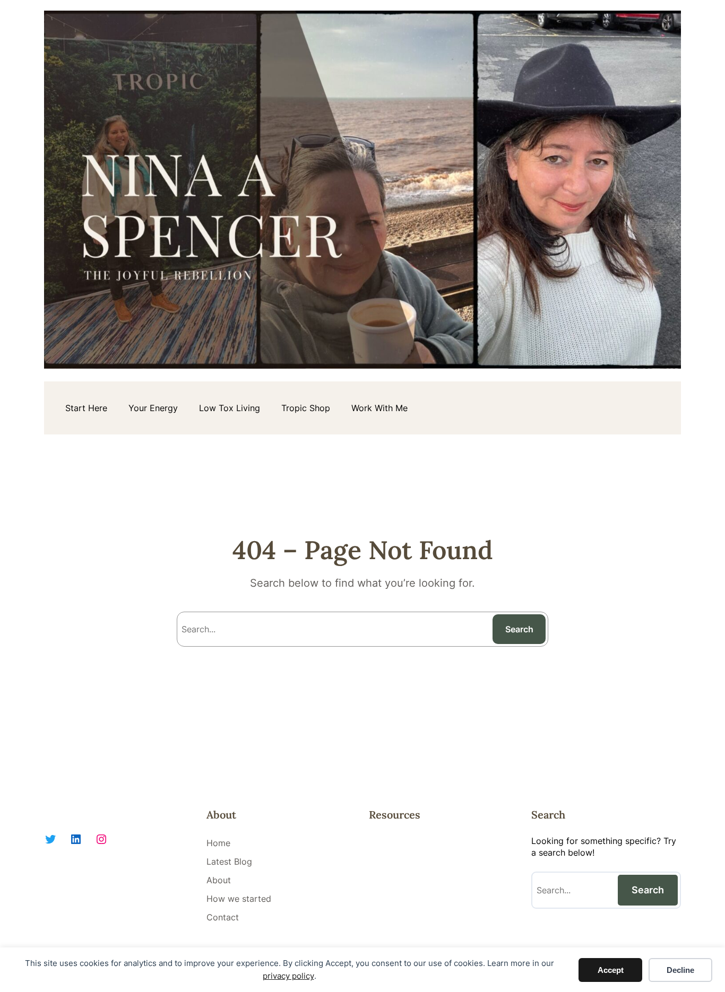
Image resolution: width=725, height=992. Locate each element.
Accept (611, 969)
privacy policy (288, 976)
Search (519, 629)
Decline (680, 969)
